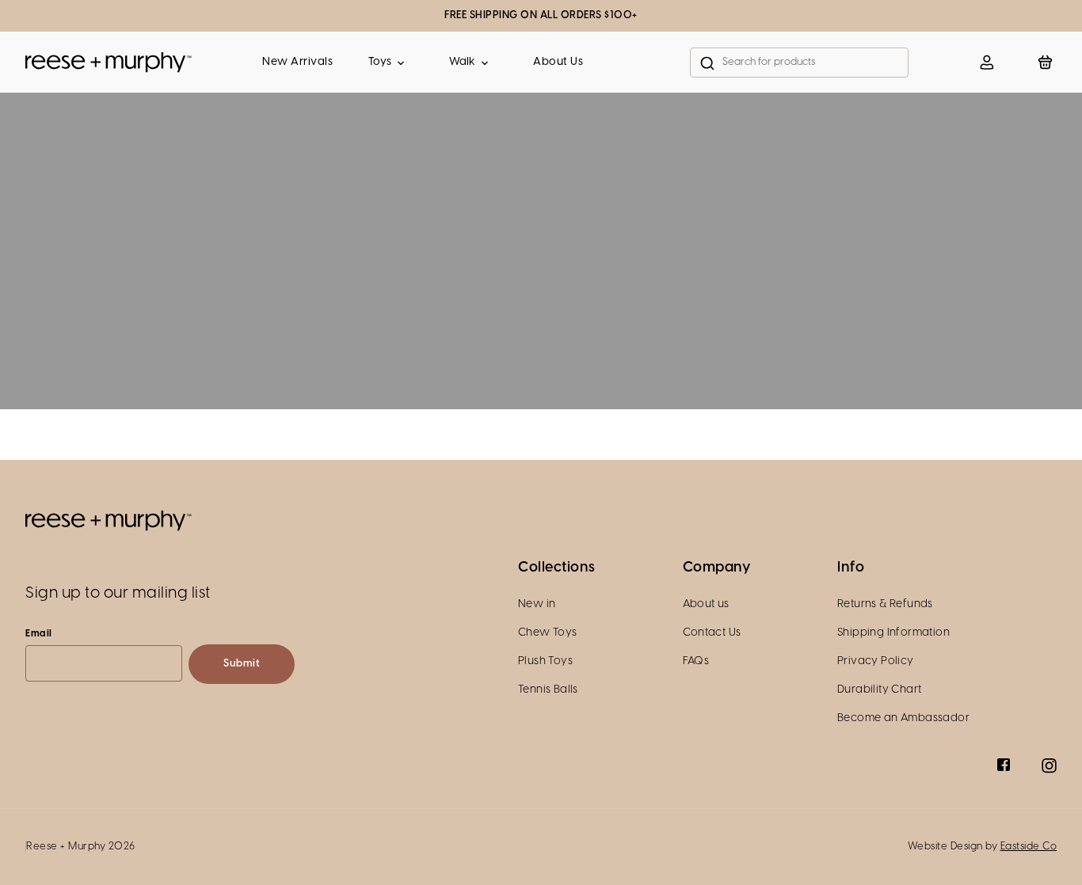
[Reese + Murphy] (108, 62)
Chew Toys (547, 633)
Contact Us (712, 633)
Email (38, 634)
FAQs (696, 661)
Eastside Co (1028, 846)
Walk (462, 62)
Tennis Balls (548, 690)
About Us (558, 62)
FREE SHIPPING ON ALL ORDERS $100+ (541, 15)
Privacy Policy (875, 661)
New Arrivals (297, 62)
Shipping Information (893, 633)
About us (706, 604)
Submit (241, 664)
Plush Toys (545, 661)
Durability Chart (879, 690)
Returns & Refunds (885, 604)
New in (536, 604)
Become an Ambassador (903, 718)
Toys (379, 62)
